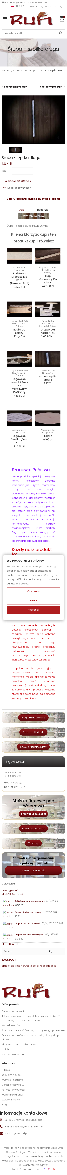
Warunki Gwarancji (12, 1094)
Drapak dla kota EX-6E (48, 331)
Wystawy (33, 843)
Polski (18, 6)
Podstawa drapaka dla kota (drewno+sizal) (19, 278)
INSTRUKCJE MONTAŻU (33, 870)
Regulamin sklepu (12, 1075)
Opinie (5, 1049)
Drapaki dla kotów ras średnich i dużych (48, 324)
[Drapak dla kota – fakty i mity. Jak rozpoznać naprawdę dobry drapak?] (8, 925)
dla (12, 965)
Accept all (33, 609)
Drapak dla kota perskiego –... (30, 934)
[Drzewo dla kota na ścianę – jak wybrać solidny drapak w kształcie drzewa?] (8, 914)
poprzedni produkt (15, 86)
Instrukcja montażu (13, 1054)
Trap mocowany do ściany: (48, 279)
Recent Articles (13, 894)
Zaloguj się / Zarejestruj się (46, 6)
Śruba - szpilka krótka (47, 378)
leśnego (41, 965)
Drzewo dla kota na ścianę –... (29, 912)
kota (17, 965)
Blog (4, 1104)
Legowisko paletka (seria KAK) (19, 439)
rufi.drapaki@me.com (15, 2)
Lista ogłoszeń (10, 890)
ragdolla (51, 965)
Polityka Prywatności (13, 1089)
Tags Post (9, 960)
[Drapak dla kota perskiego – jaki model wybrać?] (8, 937)
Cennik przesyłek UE (13, 1084)
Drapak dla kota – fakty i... (28, 923)
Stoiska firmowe (11, 1099)
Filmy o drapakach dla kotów (18, 1044)
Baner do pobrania (33, 828)
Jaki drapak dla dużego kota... (30, 901)
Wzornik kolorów (33, 216)
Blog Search (10, 944)
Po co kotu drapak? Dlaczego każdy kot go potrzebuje (33, 1030)
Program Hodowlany (33, 717)
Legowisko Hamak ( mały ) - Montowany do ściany (19, 385)
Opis (21, 210)
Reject (33, 600)
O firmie (6, 1070)
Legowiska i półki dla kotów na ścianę (47, 270)
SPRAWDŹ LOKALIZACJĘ (33, 814)
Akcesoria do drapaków (19, 268)
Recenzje (42, 210)
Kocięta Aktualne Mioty (33, 747)
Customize (33, 591)
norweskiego (28, 965)
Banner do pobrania (13, 1011)
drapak (6, 965)
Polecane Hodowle (33, 732)
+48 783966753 (38, 2)
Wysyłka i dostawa (12, 1080)
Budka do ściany (19, 331)
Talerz (48, 436)
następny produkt (51, 86)
